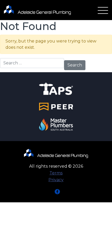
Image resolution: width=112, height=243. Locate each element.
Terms (56, 173)
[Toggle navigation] (103, 11)
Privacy (56, 179)
